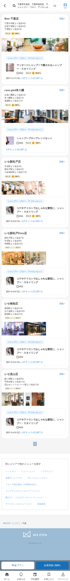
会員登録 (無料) (52, 565)
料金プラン (18, 565)
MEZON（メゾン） (12, 523)
